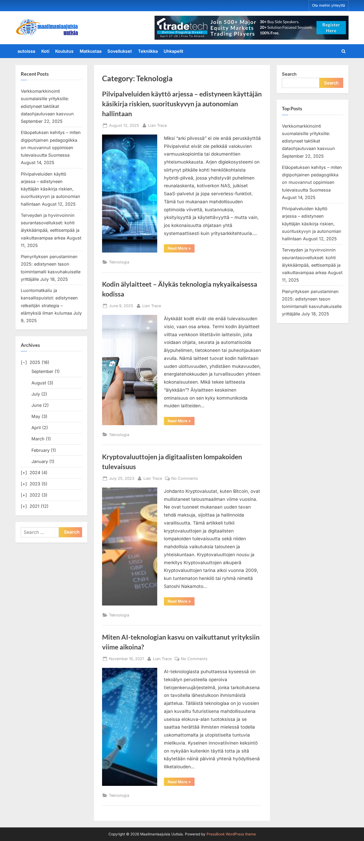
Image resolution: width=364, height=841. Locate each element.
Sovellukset (119, 51)
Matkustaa (91, 51)
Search (289, 74)
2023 (35, 483)
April (36, 427)
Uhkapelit (173, 51)
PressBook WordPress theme (231, 834)
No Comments (184, 479)
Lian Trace (157, 125)
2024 (35, 472)
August (38, 382)
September (42, 371)
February (40, 450)
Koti (45, 51)
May (35, 416)
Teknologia (119, 262)
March (38, 438)
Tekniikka (148, 51)
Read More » (181, 249)
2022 (35, 495)
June (36, 405)
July (35, 394)
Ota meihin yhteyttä (328, 5)
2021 (34, 506)
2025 (35, 362)
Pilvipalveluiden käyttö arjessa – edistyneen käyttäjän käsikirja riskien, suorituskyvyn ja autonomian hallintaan (182, 103)
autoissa (26, 51)
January (39, 461)
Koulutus (64, 51)
